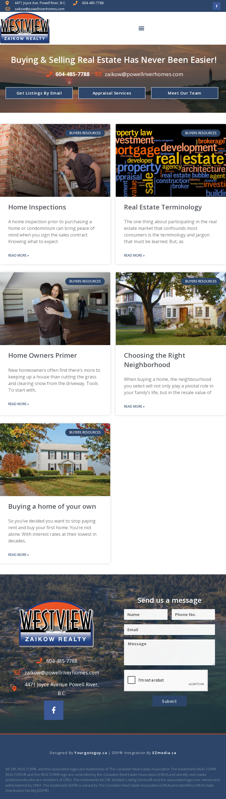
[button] (141, 28)
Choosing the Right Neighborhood (154, 360)
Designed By (62, 752)
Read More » (18, 255)
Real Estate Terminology (163, 206)
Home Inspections (37, 206)
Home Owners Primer (42, 355)
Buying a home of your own (52, 506)
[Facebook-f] (216, 6)
